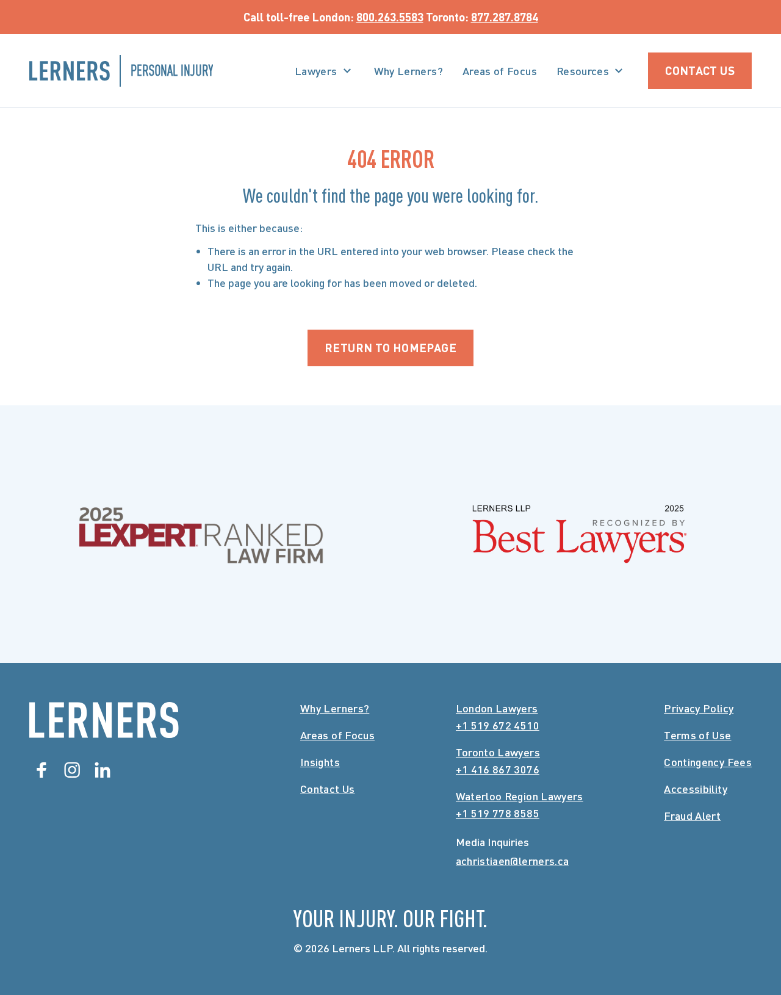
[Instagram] (72, 770)
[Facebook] (41, 770)
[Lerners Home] (104, 720)
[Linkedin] (102, 770)
